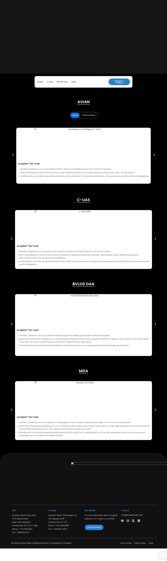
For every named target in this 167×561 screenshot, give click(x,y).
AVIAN (40, 81)
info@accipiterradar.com (132, 515)
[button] (12, 154)
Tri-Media (67, 543)
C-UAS (50, 81)
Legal (151, 543)
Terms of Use (126, 543)
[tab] (75, 115)
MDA (74, 81)
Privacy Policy (140, 543)
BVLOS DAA (62, 81)
